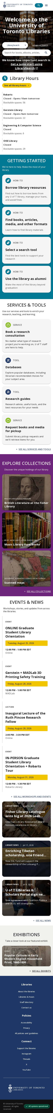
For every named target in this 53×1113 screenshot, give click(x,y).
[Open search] (39, 5)
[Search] (46, 52)
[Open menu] (46, 5)
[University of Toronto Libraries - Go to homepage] (26, 1091)
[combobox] (15, 45)
